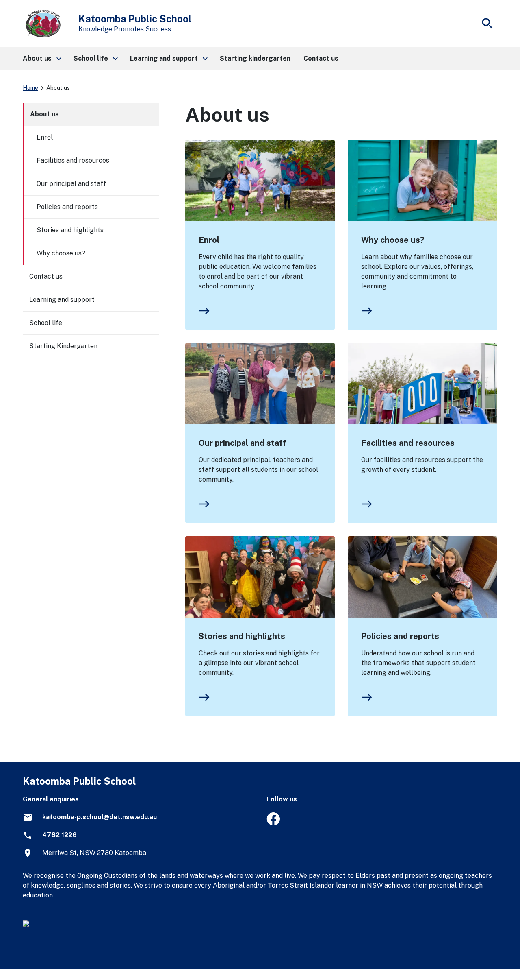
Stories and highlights (242, 636)
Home (30, 88)
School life (45, 323)
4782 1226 (59, 835)
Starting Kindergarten (63, 346)
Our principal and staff (242, 443)
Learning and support (62, 299)
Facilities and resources (408, 443)
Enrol (209, 240)
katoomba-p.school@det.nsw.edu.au (99, 817)
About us (44, 114)
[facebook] (273, 823)
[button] (41, 58)
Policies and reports (400, 636)
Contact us (46, 276)
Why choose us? (392, 240)
